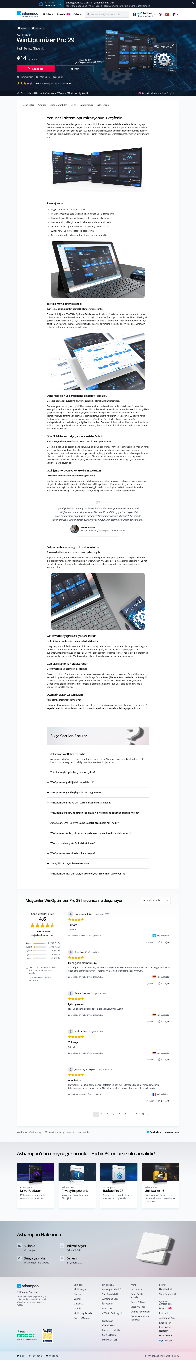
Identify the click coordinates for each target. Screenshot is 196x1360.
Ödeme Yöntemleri (140, 1311)
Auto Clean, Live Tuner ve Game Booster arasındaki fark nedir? (84, 822)
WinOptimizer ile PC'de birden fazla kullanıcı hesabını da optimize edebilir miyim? (94, 812)
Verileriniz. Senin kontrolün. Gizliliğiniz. (76, 1197)
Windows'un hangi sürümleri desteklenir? (72, 843)
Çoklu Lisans (103, 104)
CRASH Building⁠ (110, 1313)
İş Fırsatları (107, 1303)
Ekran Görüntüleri (58, 104)
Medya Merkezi (109, 1339)
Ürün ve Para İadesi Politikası (140, 1318)
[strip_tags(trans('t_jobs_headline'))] (47, 1336)
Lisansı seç (37, 68)
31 (137, 1114)
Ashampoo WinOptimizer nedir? (67, 754)
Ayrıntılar (42, 104)
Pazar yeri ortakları (111, 1330)
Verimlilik (78, 1298)
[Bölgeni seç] (167, 14)
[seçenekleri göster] (169, 914)
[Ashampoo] (27, 1286)
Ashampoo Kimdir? (111, 1289)
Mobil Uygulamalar (83, 1313)
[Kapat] (192, 2)
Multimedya (80, 1289)
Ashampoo (166, 1340)
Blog (22, 1355)
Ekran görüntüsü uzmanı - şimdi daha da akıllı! (90, 2)
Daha (76, 14)
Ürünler (47, 14)
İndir (76, 68)
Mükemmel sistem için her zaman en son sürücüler (33, 1197)
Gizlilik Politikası (139, 1302)
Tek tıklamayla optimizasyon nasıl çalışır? (72, 772)
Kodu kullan (165, 1322)
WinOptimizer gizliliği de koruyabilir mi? (72, 782)
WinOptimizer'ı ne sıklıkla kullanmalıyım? (72, 853)
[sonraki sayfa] (148, 1114)
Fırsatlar (63, 14)
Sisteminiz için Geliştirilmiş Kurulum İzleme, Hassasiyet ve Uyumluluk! (160, 1198)
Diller (73, 104)
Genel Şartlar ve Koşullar (139, 1296)
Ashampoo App (167, 1317)
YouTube (53, 1355)
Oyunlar (78, 1308)
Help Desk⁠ (164, 1289)
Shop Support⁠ (166, 1294)
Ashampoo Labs (110, 1298)
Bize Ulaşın (107, 1308)
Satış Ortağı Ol (109, 1334)
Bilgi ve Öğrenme (82, 1318)
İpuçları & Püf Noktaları (166, 1329)
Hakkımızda (136, 1289)
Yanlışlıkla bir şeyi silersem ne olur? (69, 863)
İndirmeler (164, 1313)
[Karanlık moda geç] (160, 14)
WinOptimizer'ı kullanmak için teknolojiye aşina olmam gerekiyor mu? (88, 873)
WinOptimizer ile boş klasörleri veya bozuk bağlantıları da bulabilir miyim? (90, 833)
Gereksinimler (86, 104)
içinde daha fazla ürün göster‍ (158, 93)
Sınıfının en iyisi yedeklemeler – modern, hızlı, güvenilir (118, 1197)
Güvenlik (78, 1303)
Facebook (37, 1355)
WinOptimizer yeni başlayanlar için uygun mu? (75, 792)
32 (143, 1114)
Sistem (77, 1294)
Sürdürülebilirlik (110, 1294)
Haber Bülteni (166, 1335)
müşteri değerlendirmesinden (52, 83)
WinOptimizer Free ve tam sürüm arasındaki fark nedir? (80, 802)
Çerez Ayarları (138, 1306)
